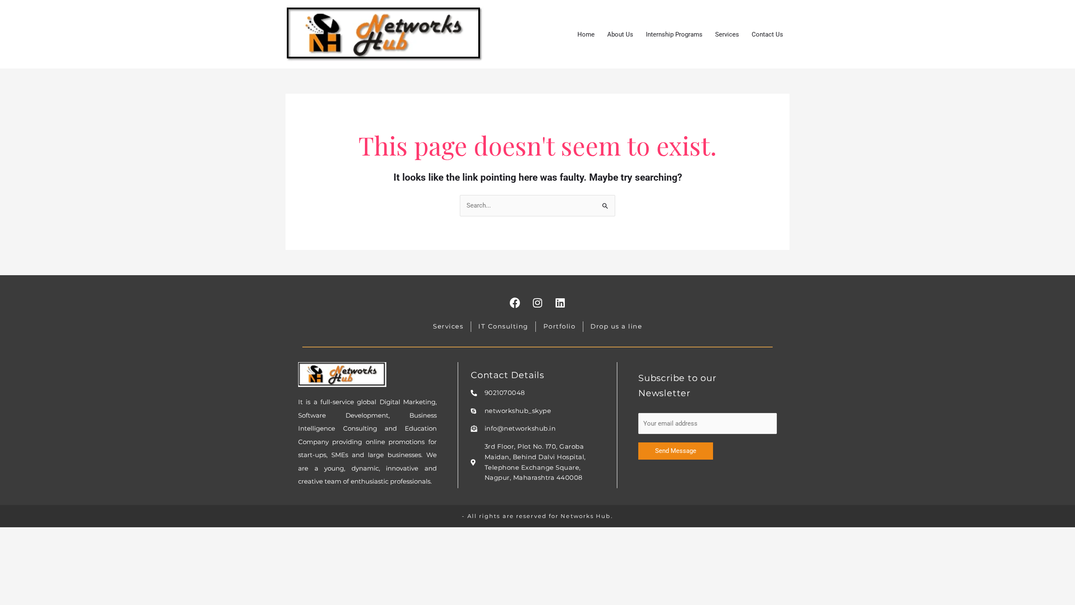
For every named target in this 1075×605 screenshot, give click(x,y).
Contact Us (767, 34)
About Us (620, 34)
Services (727, 34)
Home (586, 34)
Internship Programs (674, 34)
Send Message (675, 451)
